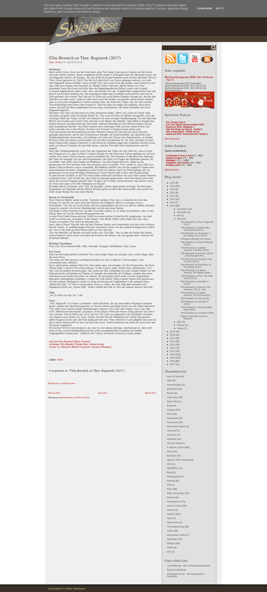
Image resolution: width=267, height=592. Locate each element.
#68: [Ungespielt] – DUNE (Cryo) (182, 131)
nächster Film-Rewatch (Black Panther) (69, 341)
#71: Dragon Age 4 (175, 122)
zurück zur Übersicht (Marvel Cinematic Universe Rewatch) (80, 347)
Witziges (171, 543)
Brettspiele (172, 389)
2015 (172, 338)
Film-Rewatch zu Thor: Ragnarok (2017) (85, 58)
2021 (172, 196)
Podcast (171, 481)
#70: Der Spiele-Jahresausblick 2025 (185, 124)
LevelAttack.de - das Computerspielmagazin (189, 565)
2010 (172, 354)
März (179, 322)
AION (169, 380)
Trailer (170, 531)
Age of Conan (174, 376)
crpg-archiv (172, 397)
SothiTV (171, 514)
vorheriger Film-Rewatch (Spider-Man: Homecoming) (76, 344)
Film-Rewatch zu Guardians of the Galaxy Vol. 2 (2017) (196, 234)
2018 (172, 205)
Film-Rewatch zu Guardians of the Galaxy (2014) (196, 265)
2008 (172, 361)
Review (170, 497)
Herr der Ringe (174, 443)
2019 (172, 202)
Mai (179, 215)
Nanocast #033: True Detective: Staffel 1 (187, 134)
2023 (172, 189)
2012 (172, 348)
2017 (172, 331)
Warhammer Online (176, 535)
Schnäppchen (174, 501)
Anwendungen (174, 385)
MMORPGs (172, 468)
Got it (220, 8)
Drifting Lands (173, 165)
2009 (172, 358)
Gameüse (172, 435)
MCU (169, 464)
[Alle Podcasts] (172, 139)
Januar (180, 328)
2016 (172, 335)
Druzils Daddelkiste (176, 570)
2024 (172, 186)
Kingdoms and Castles (177, 162)
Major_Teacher (55, 62)
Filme (60, 359)
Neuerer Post (54, 392)
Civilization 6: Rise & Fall (178, 155)
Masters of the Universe (178, 460)
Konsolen (171, 455)
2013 (172, 344)
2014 (172, 341)
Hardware (172, 439)
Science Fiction (174, 506)
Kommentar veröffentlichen (61, 383)
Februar (181, 325)
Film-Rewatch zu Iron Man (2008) (197, 313)
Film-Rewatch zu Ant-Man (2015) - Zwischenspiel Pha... (197, 254)
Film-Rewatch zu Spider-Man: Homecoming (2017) (195, 228)
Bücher (170, 393)
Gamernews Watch (176, 426)
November (182, 212)
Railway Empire (174, 158)
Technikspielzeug (175, 526)
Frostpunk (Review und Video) (196, 239)
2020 (172, 199)
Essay (170, 405)
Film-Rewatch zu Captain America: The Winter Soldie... (196, 271)
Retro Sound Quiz (176, 493)
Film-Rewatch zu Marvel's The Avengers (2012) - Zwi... (196, 288)
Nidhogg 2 (171, 160)
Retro (169, 489)
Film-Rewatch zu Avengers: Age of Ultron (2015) (196, 260)
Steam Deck (173, 522)
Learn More (204, 8)
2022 (172, 192)
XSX (169, 551)
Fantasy (171, 410)
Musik (170, 472)
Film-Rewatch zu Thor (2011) (195, 298)
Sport (169, 518)
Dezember (182, 209)
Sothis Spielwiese (75, 588)
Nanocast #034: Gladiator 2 (180, 127)
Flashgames (173, 418)
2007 (172, 364)
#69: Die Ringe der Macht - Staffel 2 (184, 129)
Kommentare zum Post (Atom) (75, 397)
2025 (172, 183)
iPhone (170, 451)
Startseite (102, 392)
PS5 (169, 485)
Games (170, 430)
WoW (169, 547)
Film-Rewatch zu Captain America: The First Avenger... (196, 294)
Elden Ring (172, 401)
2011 (172, 351)
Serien (170, 510)
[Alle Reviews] (172, 170)
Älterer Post (150, 392)
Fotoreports (172, 422)
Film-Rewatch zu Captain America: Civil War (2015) (195, 249)
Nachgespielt (173, 476)
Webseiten (172, 539)
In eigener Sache (175, 447)
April (179, 219)
